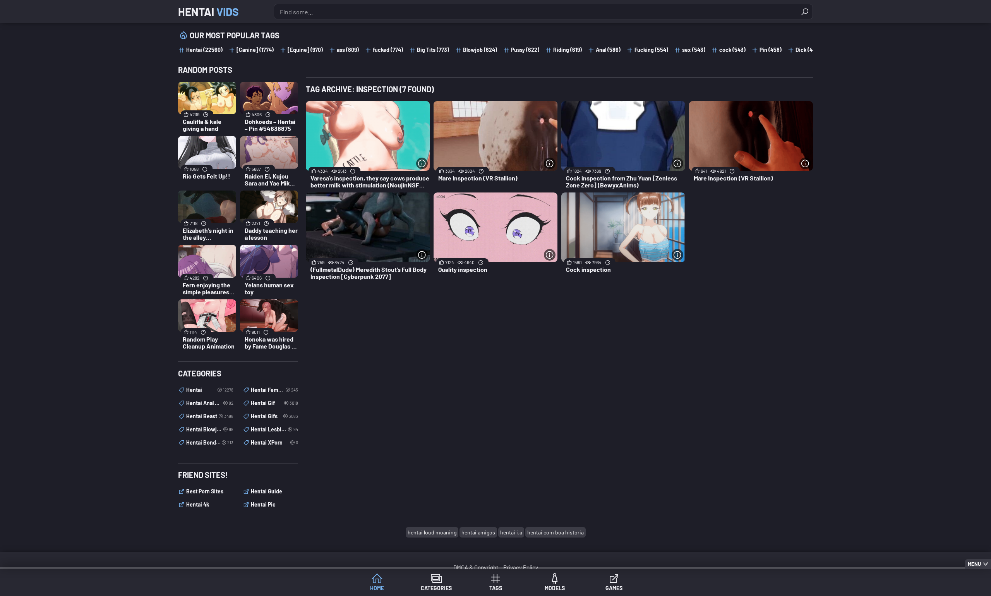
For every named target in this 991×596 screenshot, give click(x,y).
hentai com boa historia (555, 532)
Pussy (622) (525, 49)
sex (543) (693, 49)
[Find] (805, 11)
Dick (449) (808, 49)
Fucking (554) (651, 49)
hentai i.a (511, 532)
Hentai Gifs (274, 416)
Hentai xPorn (274, 442)
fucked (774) (388, 49)
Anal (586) (608, 49)
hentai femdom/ (274, 389)
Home (377, 588)
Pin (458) (771, 49)
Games (613, 588)
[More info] (422, 163)
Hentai (208, 11)
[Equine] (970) (305, 49)
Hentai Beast (209, 416)
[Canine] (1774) (255, 49)
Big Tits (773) (433, 49)
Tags (495, 588)
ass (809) (348, 49)
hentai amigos (478, 532)
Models (555, 588)
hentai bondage (209, 442)
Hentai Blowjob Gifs (209, 429)
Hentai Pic (263, 504)
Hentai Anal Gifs (209, 403)
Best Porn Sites (204, 491)
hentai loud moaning (432, 532)
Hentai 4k (197, 504)
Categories (436, 588)
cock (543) (732, 49)
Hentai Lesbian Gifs (274, 429)
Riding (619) (567, 49)
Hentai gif (274, 403)
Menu (974, 564)
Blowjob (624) (480, 49)
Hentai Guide (266, 491)
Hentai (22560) (204, 49)
